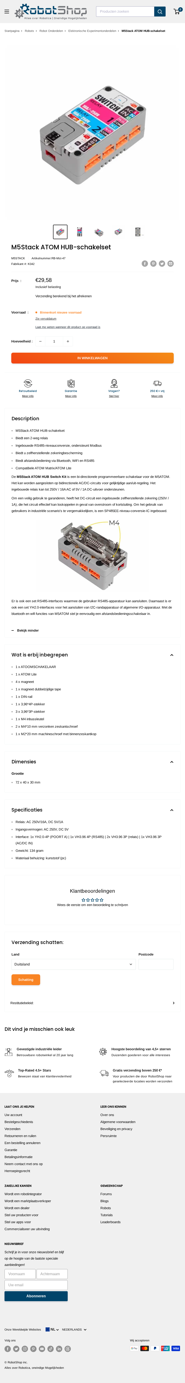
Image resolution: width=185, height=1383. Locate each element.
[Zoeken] (160, 12)
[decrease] (40, 341)
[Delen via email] (170, 263)
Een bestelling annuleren (22, 1143)
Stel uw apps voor (18, 1222)
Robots (29, 31)
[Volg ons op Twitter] (16, 1349)
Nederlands (73, 1329)
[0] (177, 11)
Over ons (107, 1115)
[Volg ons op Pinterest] (33, 1349)
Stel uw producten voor (21, 1215)
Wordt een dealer (17, 1208)
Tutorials (106, 1215)
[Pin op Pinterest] (153, 263)
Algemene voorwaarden (117, 1122)
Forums (106, 1194)
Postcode (146, 954)
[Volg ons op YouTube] (42, 1349)
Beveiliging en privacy (116, 1129)
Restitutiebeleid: (22, 1003)
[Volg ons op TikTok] (50, 1349)
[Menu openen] (7, 11)
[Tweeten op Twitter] (162, 263)
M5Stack (18, 258)
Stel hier (114, 396)
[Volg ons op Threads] (68, 1349)
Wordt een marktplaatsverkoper (28, 1201)
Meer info (28, 396)
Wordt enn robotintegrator (23, 1194)
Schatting (25, 980)
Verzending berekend (51, 296)
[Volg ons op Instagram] (25, 1349)
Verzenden (12, 1129)
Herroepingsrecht (17, 1171)
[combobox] (125, 11)
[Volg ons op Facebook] (8, 1349)
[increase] (68, 341)
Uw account (13, 1115)
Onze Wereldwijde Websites (23, 1329)
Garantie (11, 1150)
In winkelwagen (92, 358)
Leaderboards (110, 1222)
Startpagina (12, 31)
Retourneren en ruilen (20, 1136)
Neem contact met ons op (24, 1164)
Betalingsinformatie (18, 1157)
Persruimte (108, 1136)
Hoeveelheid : (22, 341)
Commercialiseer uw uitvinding (27, 1229)
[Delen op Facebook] (145, 263)
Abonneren (36, 1296)
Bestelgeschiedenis (19, 1122)
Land (15, 954)
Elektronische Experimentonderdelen (92, 31)
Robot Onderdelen (51, 31)
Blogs (104, 1201)
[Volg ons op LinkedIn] (59, 1349)
